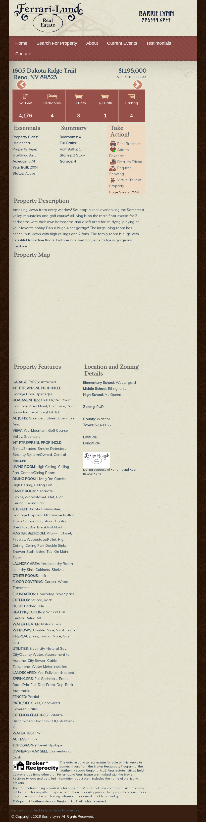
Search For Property (56, 43)
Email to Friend (129, 161)
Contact (23, 53)
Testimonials (158, 43)
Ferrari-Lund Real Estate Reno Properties (45, 810)
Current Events (122, 43)
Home (21, 43)
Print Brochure (129, 143)
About (92, 43)
